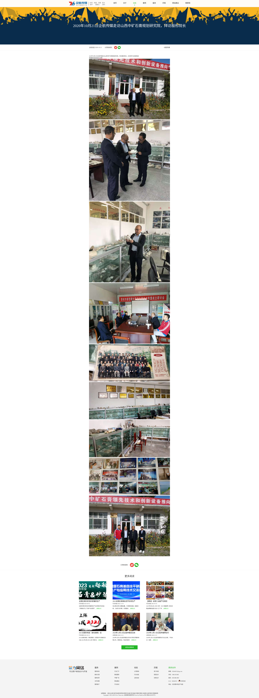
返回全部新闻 (129, 647)
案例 (144, 3)
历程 (164, 3)
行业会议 (116, 684)
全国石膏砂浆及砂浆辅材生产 (89, 601)
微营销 (187, 3)
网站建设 (175, 3)
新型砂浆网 (123, 693)
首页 (115, 3)
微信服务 (116, 674)
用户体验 (156, 671)
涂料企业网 (110, 693)
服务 (154, 3)
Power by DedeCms (139, 695)
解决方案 (97, 674)
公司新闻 (136, 671)
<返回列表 (166, 47)
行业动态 (136, 674)
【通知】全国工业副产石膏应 (156, 601)
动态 (134, 3)
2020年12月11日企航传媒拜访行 (157, 633)
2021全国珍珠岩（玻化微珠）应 (90, 633)
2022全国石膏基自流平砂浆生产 (124, 601)
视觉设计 (156, 674)
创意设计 (156, 678)
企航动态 (136, 678)
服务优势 (97, 678)
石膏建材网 (155, 693)
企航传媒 (149, 693)
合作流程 (97, 681)
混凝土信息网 (142, 693)
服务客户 (97, 684)
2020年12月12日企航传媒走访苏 (124, 633)
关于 (124, 3)
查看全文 (99, 608)
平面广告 (116, 678)
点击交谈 (183, 681)
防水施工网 (129, 693)
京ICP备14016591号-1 (150, 695)
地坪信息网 (117, 693)
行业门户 (116, 671)
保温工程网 (136, 693)
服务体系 (97, 671)
